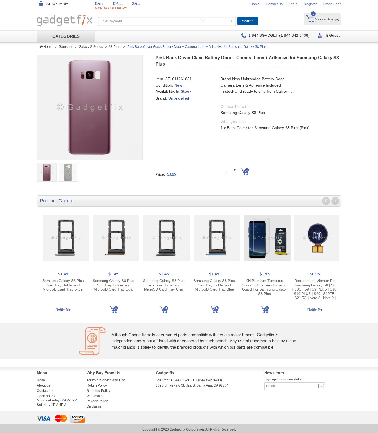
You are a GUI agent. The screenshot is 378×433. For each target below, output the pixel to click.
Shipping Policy (98, 391)
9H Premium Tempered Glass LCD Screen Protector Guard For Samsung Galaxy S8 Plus (265, 287)
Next (335, 201)
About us (43, 385)
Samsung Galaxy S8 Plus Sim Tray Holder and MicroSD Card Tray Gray (164, 285)
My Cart (310, 19)
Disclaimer (95, 406)
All (202, 21)
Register (310, 4)
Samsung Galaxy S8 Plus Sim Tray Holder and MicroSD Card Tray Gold (113, 285)
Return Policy (97, 385)
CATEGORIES (66, 36)
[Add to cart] (245, 171)
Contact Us (274, 4)
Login (293, 4)
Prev (326, 201)
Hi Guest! (332, 35)
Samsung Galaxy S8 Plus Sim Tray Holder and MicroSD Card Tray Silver (63, 285)
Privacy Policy (97, 401)
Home (255, 4)
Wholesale (95, 396)
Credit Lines (332, 4)
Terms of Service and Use (106, 380)
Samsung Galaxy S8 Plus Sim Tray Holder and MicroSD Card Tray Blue (214, 285)
